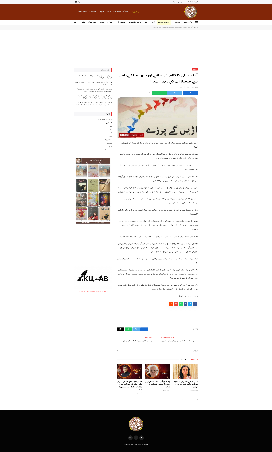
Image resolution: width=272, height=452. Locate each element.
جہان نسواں (92, 22)
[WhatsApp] (205, 159)
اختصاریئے (109, 123)
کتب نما (110, 133)
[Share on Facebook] (190, 93)
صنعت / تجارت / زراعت (105, 150)
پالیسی (180, 2)
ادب (153, 22)
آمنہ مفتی (195, 69)
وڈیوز (83, 22)
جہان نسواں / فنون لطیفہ (105, 119)
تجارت (102, 22)
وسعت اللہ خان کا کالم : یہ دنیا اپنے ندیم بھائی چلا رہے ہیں (177, 341)
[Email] (205, 164)
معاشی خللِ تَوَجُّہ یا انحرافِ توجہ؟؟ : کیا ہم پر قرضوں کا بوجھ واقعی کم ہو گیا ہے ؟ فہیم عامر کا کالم (95, 97)
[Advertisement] (136, 49)
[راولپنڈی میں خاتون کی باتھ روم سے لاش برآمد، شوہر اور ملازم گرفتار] (185, 371)
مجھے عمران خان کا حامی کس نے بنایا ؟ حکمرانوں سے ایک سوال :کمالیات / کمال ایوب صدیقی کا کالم (129, 385)
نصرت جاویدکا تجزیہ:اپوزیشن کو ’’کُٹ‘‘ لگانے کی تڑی (138, 341)
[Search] (75, 22)
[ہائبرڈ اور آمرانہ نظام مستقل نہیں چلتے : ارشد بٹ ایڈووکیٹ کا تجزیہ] (157, 371)
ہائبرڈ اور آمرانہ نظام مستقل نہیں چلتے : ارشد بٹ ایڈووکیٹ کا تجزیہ (101, 11)
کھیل (110, 22)
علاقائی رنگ (121, 22)
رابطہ (174, 2)
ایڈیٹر (196, 87)
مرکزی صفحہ (188, 22)
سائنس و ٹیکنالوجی (135, 22)
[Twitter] (205, 153)
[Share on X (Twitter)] (174, 93)
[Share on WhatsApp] (159, 93)
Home (196, 27)
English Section (163, 22)
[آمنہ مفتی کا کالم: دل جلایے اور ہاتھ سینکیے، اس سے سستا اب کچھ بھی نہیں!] (157, 117)
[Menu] (196, 22)
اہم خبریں (177, 22)
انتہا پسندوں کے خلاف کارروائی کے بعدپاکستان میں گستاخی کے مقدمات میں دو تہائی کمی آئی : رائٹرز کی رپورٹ (94, 103)
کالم (145, 22)
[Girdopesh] (191, 12)
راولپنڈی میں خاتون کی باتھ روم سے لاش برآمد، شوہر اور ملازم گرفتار (186, 384)
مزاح (110, 146)
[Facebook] (205, 148)
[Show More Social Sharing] (149, 93)
